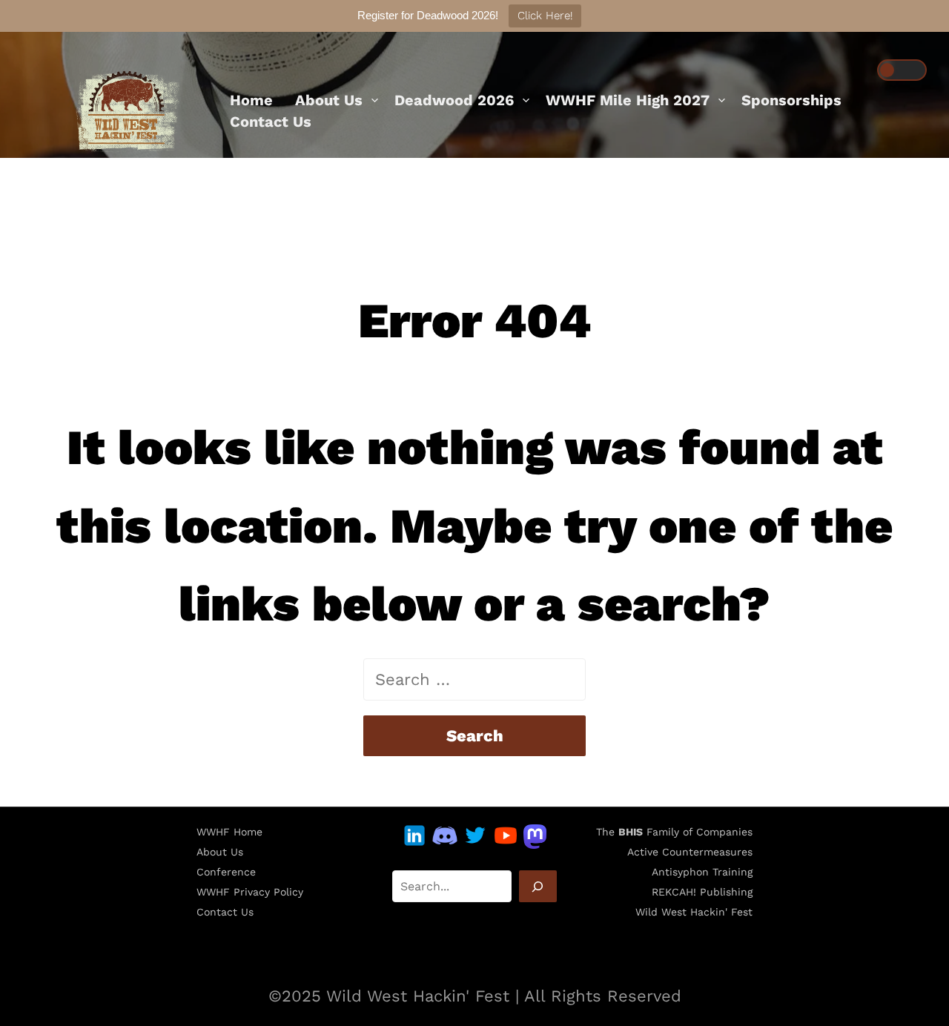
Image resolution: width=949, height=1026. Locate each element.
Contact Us (270, 121)
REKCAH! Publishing (702, 892)
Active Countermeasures (690, 852)
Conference (226, 872)
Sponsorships (791, 100)
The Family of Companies (674, 832)
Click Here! (545, 15)
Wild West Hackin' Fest (694, 912)
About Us (329, 100)
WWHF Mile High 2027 (628, 100)
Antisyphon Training (702, 872)
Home (251, 100)
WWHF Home (229, 832)
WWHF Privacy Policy (249, 892)
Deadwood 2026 (454, 100)
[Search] (537, 886)
